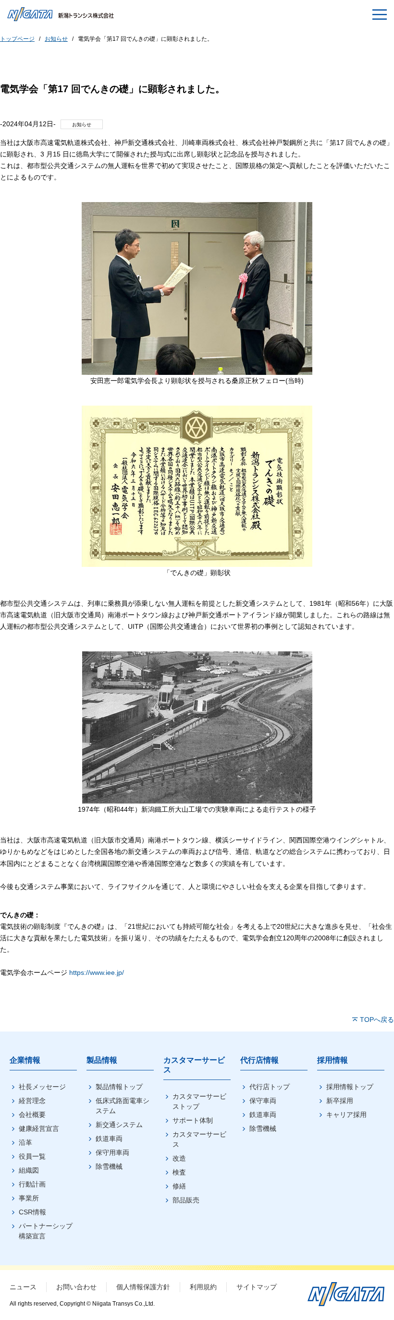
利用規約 (203, 1287)
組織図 (29, 1170)
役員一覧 (32, 1156)
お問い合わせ (76, 1287)
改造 (179, 1158)
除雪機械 (109, 1166)
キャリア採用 (346, 1114)
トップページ (17, 39)
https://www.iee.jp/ (96, 972)
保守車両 (262, 1100)
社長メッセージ (42, 1087)
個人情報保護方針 (143, 1287)
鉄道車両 (109, 1138)
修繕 (179, 1186)
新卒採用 (339, 1100)
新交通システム (119, 1124)
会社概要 (32, 1114)
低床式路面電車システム (122, 1106)
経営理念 (32, 1100)
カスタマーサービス (199, 1139)
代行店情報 (259, 1060)
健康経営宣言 (39, 1128)
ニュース (23, 1287)
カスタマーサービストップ (199, 1101)
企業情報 (25, 1060)
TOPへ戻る (377, 1019)
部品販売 (185, 1200)
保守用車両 (112, 1152)
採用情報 (332, 1060)
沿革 (25, 1142)
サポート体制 (192, 1120)
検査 (179, 1172)
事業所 (29, 1198)
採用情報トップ (349, 1087)
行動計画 (32, 1184)
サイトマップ (256, 1287)
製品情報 (101, 1060)
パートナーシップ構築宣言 (46, 1231)
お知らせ (56, 39)
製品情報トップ (119, 1087)
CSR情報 (32, 1212)
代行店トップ (269, 1087)
